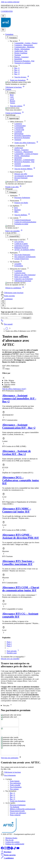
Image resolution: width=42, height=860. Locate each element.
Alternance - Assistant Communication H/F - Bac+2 (18, 426)
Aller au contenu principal (10, 2)
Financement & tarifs (17, 811)
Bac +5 (16, 74)
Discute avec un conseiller (10, 659)
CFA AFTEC (19, 242)
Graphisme (18, 132)
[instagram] (5, 849)
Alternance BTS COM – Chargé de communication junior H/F (20, 589)
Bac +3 (16, 72)
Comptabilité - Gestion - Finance (25, 43)
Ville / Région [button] (9, 380)
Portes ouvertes (9, 296)
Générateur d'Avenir (21, 246)
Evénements (18, 266)
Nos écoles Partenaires (22, 255)
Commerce (18, 124)
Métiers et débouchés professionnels (22, 809)
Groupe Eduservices (21, 259)
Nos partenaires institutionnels (25, 257)
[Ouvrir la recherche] (3, 302)
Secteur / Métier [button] (9, 382)
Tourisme (17, 55)
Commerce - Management (23, 45)
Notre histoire (14, 781)
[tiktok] (15, 849)
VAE (16, 180)
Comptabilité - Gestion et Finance (26, 154)
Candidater (18, 271)
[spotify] (11, 849)
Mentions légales (11, 838)
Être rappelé (8, 324)
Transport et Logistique (22, 63)
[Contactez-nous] (2, 321)
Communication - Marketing (24, 47)
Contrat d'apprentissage (22, 220)
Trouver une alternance (18, 813)
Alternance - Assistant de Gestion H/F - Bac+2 (16, 452)
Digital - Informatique (22, 49)
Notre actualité (15, 785)
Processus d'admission (22, 198)
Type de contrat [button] (9, 384)
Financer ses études (21, 203)
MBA (16, 212)
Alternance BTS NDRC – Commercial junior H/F (16, 510)
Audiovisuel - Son (20, 51)
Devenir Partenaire (21, 178)
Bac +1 (16, 68)
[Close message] (3, 16)
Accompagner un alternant (23, 176)
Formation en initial (21, 224)
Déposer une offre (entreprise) (25, 275)
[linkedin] (8, 849)
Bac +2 (16, 70)
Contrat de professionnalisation (25, 222)
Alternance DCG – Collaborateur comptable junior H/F (20, 480)
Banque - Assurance (21, 57)
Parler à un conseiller (21, 277)
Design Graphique (20, 53)
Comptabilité (18, 128)
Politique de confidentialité (14, 844)
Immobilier (18, 59)
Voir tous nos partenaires (9, 758)
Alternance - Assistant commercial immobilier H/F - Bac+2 (19, 398)
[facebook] (2, 849)
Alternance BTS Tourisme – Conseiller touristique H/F (18, 562)
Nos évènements (10, 775)
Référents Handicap (21, 248)
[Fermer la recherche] (3, 305)
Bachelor (17, 210)
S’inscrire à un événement (23, 279)
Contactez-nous (19, 273)
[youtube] (18, 849)
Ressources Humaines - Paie (24, 61)
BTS (16, 208)
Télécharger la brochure (22, 281)
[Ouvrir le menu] (3, 30)
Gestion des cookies (12, 842)
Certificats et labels (21, 244)
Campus (8, 89)
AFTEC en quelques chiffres (24, 250)
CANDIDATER (7, 11)
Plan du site (9, 840)
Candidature (8, 299)
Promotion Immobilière (22, 136)
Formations (9, 34)
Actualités (17, 264)
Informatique (18, 134)
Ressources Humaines (22, 138)
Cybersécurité (19, 130)
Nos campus (14, 789)
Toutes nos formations (17, 801)
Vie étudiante (14, 807)
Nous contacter (15, 815)
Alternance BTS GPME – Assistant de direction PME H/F (20, 536)
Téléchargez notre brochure (13, 293)
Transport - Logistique (22, 166)
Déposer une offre (20, 174)
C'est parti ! (26, 318)
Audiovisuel (18, 148)
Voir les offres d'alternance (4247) (14, 389)
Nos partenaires (15, 783)
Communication (20, 126)
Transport (17, 140)
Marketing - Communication (24, 160)
